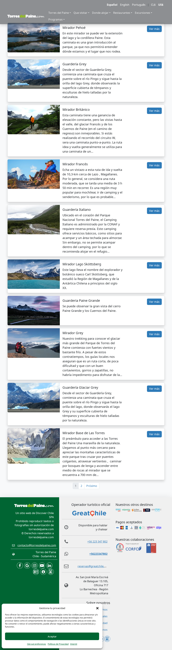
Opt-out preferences (36, 644)
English (124, 5)
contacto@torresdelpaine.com (36, 545)
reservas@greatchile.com (94, 566)
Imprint (73, 644)
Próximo (91, 486)
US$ (160, 5)
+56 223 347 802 (97, 541)
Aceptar (52, 636)
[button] (97, 608)
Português (138, 5)
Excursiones (142, 13)
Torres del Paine (58, 13)
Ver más (154, 29)
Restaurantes (121, 13)
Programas (55, 19)
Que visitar (80, 13)
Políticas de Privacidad (58, 644)
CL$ (153, 5)
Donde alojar (100, 13)
